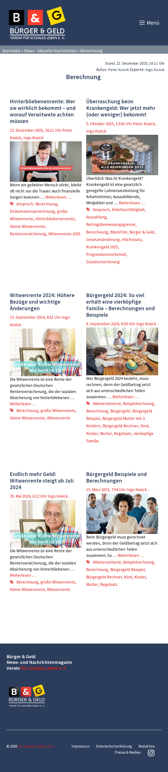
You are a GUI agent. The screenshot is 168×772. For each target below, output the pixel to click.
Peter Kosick (118, 69)
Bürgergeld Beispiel (127, 569)
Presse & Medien (128, 752)
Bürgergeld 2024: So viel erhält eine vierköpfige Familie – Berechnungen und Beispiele (120, 305)
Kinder (92, 433)
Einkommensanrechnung (32, 211)
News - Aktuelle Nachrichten (50, 50)
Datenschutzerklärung (114, 746)
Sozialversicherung (103, 261)
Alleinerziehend (107, 403)
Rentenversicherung (28, 233)
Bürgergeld (120, 411)
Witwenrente (58, 418)
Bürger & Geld (142, 232)
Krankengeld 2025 (102, 246)
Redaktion (146, 746)
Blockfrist (118, 232)
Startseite (11, 50)
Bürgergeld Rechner (120, 425)
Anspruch (24, 203)
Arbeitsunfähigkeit (128, 209)
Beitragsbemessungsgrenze (110, 224)
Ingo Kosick (155, 69)
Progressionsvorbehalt (106, 254)
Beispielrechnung (138, 403)
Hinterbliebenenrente (55, 218)
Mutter (106, 433)
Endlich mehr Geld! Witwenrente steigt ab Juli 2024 (42, 481)
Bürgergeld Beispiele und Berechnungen (116, 477)
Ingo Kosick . (147, 323)
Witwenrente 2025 (64, 233)
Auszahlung (96, 217)
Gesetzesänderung (103, 239)
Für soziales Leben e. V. (43, 668)
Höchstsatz (132, 239)
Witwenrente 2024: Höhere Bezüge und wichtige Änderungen (42, 302)
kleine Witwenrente (27, 226)
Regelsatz (122, 433)
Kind (144, 425)
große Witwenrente (57, 410)
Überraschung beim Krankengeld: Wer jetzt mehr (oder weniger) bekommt (121, 108)
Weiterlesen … (58, 197)
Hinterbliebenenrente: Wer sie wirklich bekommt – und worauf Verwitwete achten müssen (43, 111)
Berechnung (46, 203)
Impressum (80, 746)
